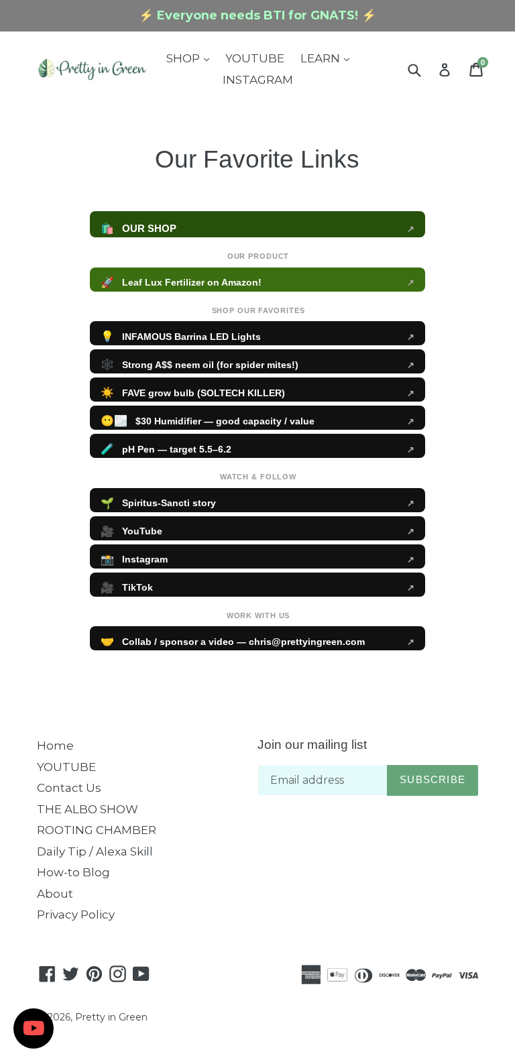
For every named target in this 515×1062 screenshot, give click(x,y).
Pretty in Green (111, 1017)
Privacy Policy (76, 914)
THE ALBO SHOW (87, 809)
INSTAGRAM (258, 79)
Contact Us (69, 787)
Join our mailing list (312, 745)
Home (55, 745)
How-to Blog (73, 872)
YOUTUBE (254, 58)
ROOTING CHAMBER (96, 830)
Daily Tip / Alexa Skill (95, 851)
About (55, 893)
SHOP (191, 58)
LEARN (328, 58)
